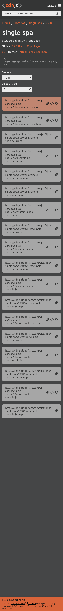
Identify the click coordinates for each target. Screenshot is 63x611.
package (34, 46)
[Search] (56, 13)
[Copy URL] (47, 103)
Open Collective (50, 605)
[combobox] (17, 77)
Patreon (9, 608)
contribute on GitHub (23, 603)
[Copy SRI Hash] (56, 103)
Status (51, 5)
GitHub (19, 46)
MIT (4, 51)
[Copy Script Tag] (52, 103)
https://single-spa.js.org (34, 51)
